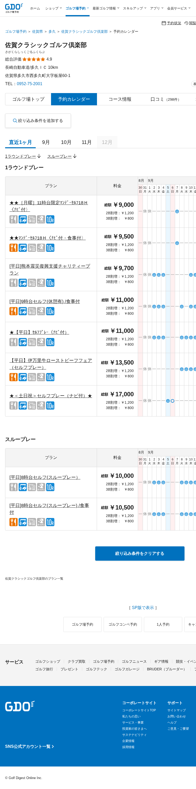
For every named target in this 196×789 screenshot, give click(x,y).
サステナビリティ (134, 735)
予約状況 (174, 23)
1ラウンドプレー (20, 156)
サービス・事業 (133, 722)
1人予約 (163, 624)
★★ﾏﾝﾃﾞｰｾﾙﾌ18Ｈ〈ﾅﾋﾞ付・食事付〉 (47, 238)
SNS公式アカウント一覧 (28, 746)
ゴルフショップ (47, 661)
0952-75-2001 (29, 84)
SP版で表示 (143, 608)
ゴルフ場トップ (28, 99)
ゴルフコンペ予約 (122, 624)
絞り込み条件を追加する (40, 120)
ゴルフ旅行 (44, 669)
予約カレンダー (74, 99)
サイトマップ (176, 710)
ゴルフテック (96, 669)
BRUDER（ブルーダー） (167, 669)
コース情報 (119, 99)
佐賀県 (37, 31)
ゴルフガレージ (127, 669)
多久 (52, 31)
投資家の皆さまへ (134, 728)
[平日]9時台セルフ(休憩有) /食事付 (44, 301)
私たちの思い (131, 716)
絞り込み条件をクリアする (139, 553)
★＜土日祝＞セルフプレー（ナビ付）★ (50, 395)
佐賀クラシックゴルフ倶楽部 (84, 31)
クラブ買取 (76, 661)
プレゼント (69, 669)
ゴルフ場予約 (16, 31)
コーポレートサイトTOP (139, 710)
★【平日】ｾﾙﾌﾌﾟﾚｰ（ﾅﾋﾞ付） (39, 332)
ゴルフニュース (134, 661)
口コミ (166, 99)
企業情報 (128, 741)
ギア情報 (161, 661)
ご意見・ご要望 (178, 728)
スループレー (59, 156)
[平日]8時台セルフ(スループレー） (44, 477)
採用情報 (128, 747)
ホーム (35, 8)
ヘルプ (172, 722)
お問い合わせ (176, 716)
